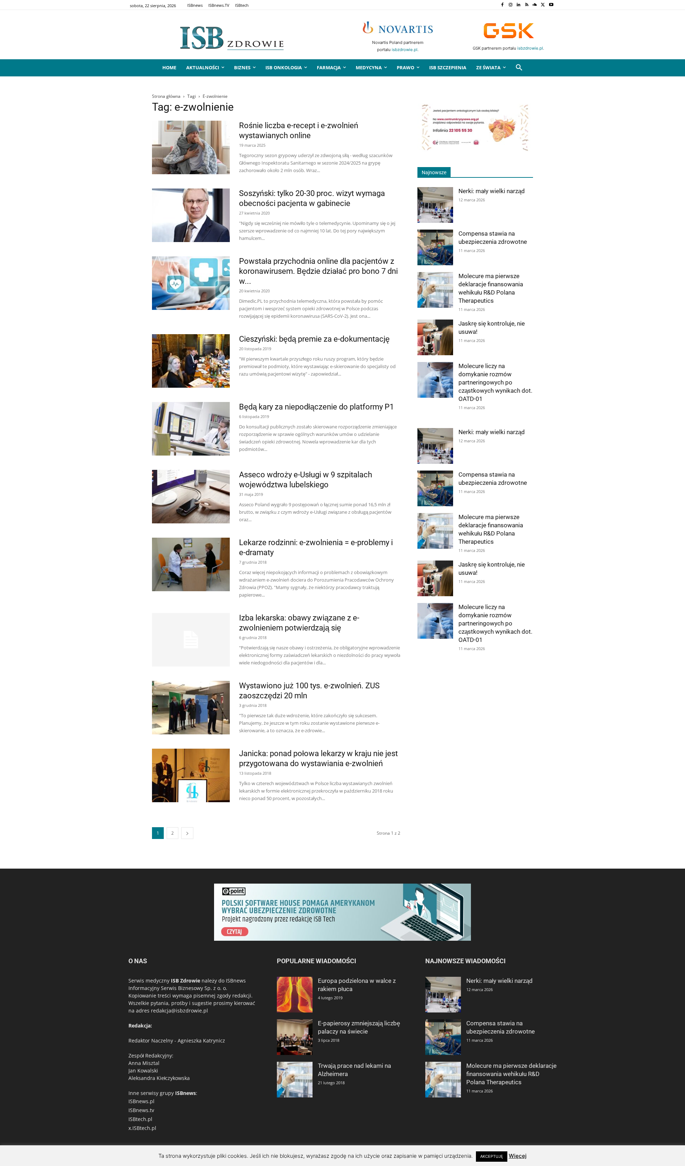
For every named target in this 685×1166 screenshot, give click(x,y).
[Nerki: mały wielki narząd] (435, 205)
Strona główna (166, 96)
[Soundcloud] (535, 5)
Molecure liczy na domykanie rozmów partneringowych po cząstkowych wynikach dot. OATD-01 (495, 382)
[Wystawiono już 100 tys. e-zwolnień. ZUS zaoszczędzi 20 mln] (191, 707)
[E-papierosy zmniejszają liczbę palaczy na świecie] (295, 1037)
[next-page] (187, 833)
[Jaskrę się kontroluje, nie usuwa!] (435, 337)
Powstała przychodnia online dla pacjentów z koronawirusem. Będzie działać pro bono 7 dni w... (318, 271)
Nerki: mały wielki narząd (491, 191)
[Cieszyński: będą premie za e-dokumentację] (191, 361)
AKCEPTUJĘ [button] (491, 1156)
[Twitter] (543, 5)
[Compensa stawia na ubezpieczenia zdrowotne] (435, 247)
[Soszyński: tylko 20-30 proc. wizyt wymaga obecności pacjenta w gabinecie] (191, 215)
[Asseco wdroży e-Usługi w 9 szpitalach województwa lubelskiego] (191, 496)
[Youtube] (551, 5)
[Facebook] (502, 5)
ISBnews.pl (141, 1101)
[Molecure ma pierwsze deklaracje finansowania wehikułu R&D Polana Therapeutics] (435, 290)
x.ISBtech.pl (142, 1128)
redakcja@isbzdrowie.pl (179, 1010)
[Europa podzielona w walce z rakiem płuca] (295, 994)
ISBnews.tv (141, 1110)
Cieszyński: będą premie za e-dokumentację (314, 339)
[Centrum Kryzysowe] (475, 149)
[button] (519, 67)
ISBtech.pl (140, 1119)
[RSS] (527, 5)
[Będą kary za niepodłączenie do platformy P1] (191, 429)
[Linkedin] (518, 5)
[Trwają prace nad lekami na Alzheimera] (295, 1079)
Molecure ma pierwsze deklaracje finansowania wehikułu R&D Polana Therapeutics (511, 1074)
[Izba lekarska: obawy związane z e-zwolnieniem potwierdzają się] (191, 640)
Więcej (518, 1155)
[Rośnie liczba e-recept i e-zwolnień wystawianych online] (191, 147)
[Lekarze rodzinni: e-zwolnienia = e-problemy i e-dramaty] (191, 564)
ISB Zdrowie (185, 980)
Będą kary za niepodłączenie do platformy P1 (316, 406)
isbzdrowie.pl (404, 49)
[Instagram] (510, 5)
